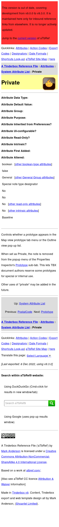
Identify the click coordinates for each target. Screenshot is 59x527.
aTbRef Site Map (36, 59)
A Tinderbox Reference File (19, 66)
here (52, 59)
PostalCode (25, 312)
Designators (19, 53)
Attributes (22, 48)
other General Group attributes (34, 177)
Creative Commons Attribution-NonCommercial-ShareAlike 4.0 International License (28, 456)
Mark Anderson (10, 451)
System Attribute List (15, 71)
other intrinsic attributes (23, 210)
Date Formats (37, 53)
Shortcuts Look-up (12, 59)
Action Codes (38, 48)
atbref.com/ (33, 470)
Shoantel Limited (26, 503)
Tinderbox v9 (20, 492)
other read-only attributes (24, 204)
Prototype (22, 265)
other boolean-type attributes (33, 164)
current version (27, 38)
